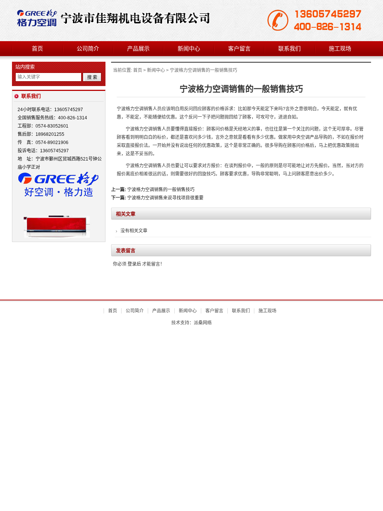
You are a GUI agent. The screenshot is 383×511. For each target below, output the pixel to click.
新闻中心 (189, 49)
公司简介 (88, 49)
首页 (37, 49)
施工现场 (340, 49)
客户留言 (239, 49)
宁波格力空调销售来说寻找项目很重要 (165, 198)
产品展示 (138, 49)
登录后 (134, 264)
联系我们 (289, 49)
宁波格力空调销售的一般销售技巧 (160, 189)
